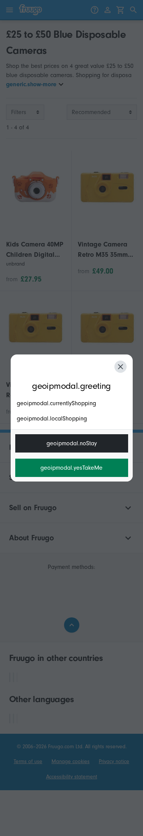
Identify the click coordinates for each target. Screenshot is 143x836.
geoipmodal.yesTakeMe (71, 467)
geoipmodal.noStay (72, 443)
